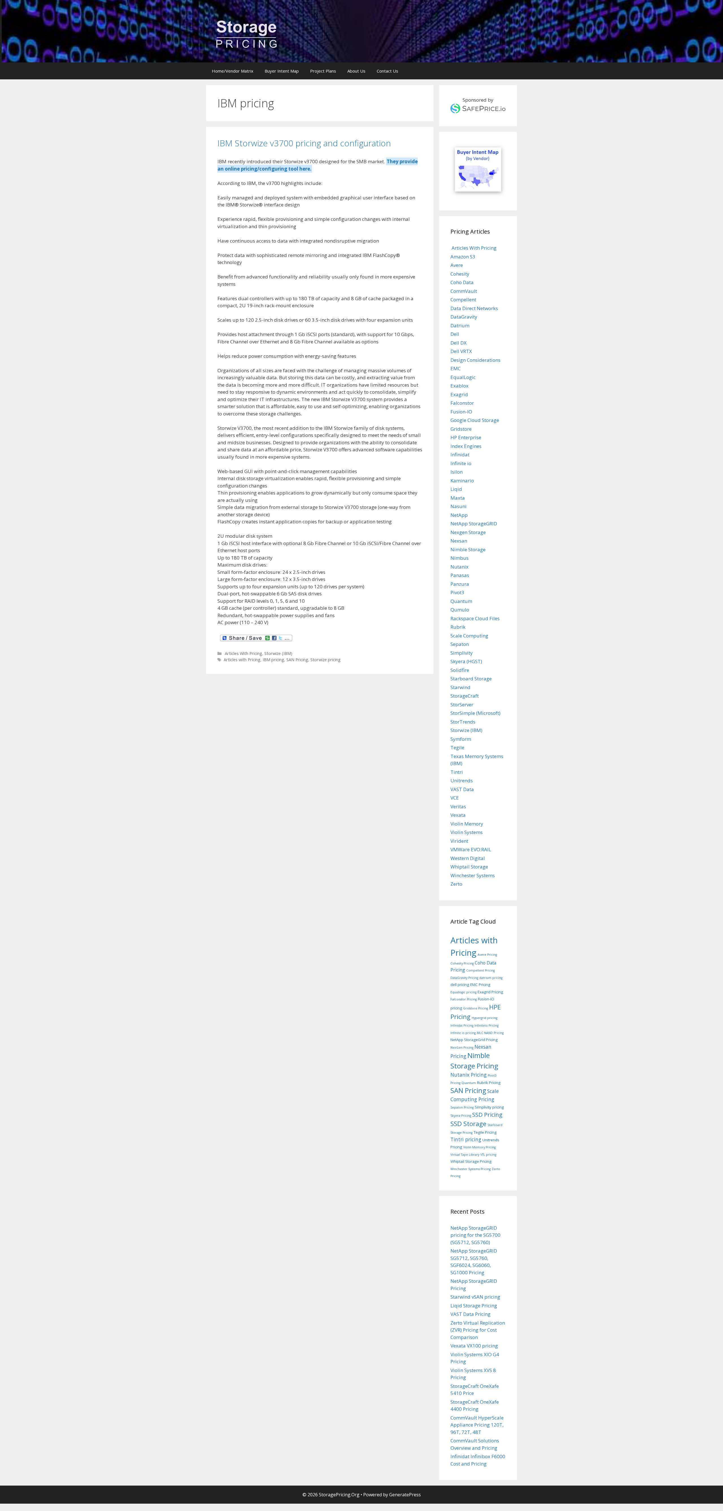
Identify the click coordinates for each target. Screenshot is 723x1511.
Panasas (459, 575)
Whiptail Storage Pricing (470, 1161)
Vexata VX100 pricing (474, 1345)
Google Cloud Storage (474, 420)
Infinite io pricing (463, 1033)
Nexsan (458, 540)
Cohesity (459, 274)
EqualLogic (463, 377)
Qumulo (459, 609)
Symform (460, 739)
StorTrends (462, 722)
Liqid (456, 489)
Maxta (457, 498)
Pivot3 (457, 592)
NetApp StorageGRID (473, 523)
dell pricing (459, 984)
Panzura (459, 584)
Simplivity (461, 653)
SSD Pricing (487, 1114)
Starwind (460, 687)
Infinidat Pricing (461, 1025)
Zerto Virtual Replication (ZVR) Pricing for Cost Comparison (477, 1330)
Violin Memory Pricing (479, 1147)
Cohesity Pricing (462, 963)
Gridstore (461, 429)
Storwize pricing (325, 659)
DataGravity (463, 316)
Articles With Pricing (243, 653)
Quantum (461, 601)
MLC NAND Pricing (490, 1033)
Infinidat (459, 454)
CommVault (463, 291)
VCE (454, 797)
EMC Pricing (480, 984)
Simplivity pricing (489, 1107)
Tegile (457, 747)
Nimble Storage (467, 549)
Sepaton (459, 644)
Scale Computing (469, 635)
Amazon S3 (462, 256)
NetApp (459, 515)
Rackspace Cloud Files (475, 618)
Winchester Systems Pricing (470, 1169)
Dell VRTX (461, 351)
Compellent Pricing (480, 970)
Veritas (458, 806)
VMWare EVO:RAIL (470, 849)
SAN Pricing (297, 659)
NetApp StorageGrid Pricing (474, 1039)
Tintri (456, 772)
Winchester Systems (472, 875)
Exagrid (459, 394)
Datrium (459, 325)
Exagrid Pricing (490, 991)
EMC (455, 368)
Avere (456, 265)
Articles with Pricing (242, 659)
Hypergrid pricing (484, 1018)
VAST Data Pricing (470, 1314)
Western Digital (467, 858)
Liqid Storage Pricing (473, 1305)
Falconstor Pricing (463, 999)
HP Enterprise (465, 437)
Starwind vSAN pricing (475, 1297)
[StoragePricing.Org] (246, 33)
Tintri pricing (465, 1139)
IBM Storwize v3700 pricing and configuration (304, 143)
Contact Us (387, 71)
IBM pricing (273, 659)
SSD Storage (468, 1123)
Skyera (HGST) (466, 661)
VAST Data (462, 789)
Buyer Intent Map (282, 71)
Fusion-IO (461, 411)
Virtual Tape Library (464, 1155)
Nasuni (458, 506)
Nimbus (459, 558)
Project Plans (323, 71)
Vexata (458, 815)
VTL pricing (488, 1155)
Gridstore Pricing (475, 1008)
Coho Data (462, 282)
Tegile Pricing (485, 1132)
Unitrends (461, 780)
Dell (454, 334)
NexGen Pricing (461, 1048)
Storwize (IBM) (278, 653)
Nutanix (459, 566)
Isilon (456, 472)
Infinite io (460, 463)
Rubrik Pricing (488, 1082)
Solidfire (459, 670)
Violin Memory (466, 823)
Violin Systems (466, 832)
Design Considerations (475, 360)
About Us (356, 71)
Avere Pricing (487, 955)
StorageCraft (464, 696)
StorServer (461, 704)
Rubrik (457, 627)
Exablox (459, 385)
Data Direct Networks (474, 308)
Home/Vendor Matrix (232, 71)
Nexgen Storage (468, 532)
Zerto (456, 884)
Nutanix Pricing (468, 1074)
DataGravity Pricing (464, 978)
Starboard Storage (471, 678)
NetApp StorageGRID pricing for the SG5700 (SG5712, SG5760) (475, 1235)
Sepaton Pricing (462, 1107)
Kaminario (462, 480)
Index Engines (466, 446)
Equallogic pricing (463, 992)
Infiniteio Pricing (486, 1025)
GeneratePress (405, 1495)
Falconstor (462, 403)
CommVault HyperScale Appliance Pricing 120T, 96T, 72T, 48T (477, 1424)
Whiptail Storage (469, 866)
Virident (459, 841)
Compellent (463, 299)
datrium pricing (490, 978)
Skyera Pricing (460, 1116)
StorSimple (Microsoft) (475, 713)
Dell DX (458, 342)
